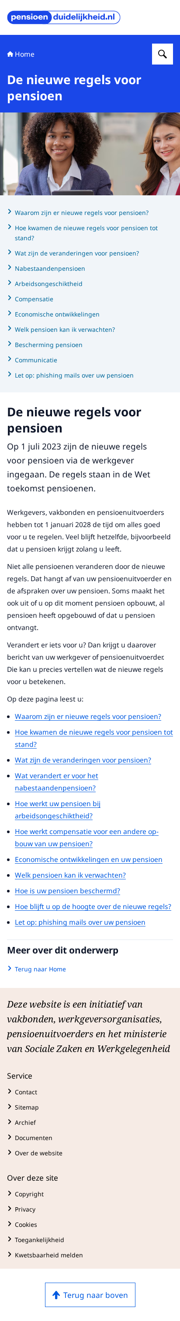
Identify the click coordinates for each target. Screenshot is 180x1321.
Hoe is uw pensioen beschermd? (67, 890)
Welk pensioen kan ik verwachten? (70, 875)
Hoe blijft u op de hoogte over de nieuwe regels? (93, 906)
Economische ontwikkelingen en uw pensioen (89, 859)
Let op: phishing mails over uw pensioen (80, 922)
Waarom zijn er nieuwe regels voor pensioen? (88, 716)
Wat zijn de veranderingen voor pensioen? (83, 760)
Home (25, 54)
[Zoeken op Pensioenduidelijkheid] (162, 54)
